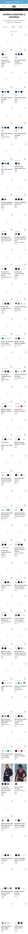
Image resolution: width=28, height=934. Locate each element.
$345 (16, 590)
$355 (16, 556)
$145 (2, 450)
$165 (2, 209)
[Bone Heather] (11, 784)
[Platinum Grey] (22, 582)
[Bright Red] (22, 406)
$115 (16, 171)
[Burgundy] (22, 923)
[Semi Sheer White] (19, 510)
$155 (16, 65)
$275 (2, 485)
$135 (16, 794)
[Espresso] (19, 269)
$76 (15, 346)
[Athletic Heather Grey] (3, 475)
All (4, 27)
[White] (22, 338)
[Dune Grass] (16, 338)
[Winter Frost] (8, 888)
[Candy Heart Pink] (19, 406)
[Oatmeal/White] (24, 304)
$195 (16, 279)
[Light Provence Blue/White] (22, 304)
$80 (2, 623)
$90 (16, 103)
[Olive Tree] (11, 888)
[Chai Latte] (22, 648)
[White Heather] (3, 371)
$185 (2, 346)
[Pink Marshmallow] (5, 54)
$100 (2, 67)
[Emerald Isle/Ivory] (19, 304)
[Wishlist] (22, 6)
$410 (16, 623)
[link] (12, 9)
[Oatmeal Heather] (11, 439)
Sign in (25, 9)
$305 (2, 795)
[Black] (3, 54)
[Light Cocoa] (3, 923)
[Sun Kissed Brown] (19, 163)
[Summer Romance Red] (22, 199)
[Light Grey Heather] (22, 820)
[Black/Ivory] (16, 304)
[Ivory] (22, 269)
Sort (13, 27)
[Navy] (19, 54)
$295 (16, 658)
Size (21, 27)
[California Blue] (16, 54)
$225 (16, 483)
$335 (2, 830)
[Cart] (25, 6)
